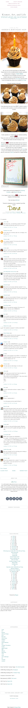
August (13, 572)
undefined (17, 698)
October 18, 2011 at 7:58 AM (10, 236)
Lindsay (5, 248)
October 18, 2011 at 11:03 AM (10, 329)
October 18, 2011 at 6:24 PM (10, 393)
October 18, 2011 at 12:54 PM (11, 360)
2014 (13, 540)
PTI (2, 631)
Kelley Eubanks (7, 333)
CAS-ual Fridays (14, 559)
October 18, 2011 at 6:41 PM (10, 403)
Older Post (4, 470)
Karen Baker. (19, 74)
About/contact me (14, 3)
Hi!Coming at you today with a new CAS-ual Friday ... (14, 550)
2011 (13, 545)
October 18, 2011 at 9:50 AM (10, 310)
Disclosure (14, 7)
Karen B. (5, 406)
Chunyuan (5, 364)
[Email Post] (21, 212)
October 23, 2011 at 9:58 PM (10, 465)
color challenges (5, 656)
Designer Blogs (18, 707)
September (13, 571)
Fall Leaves (13, 678)
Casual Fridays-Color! (14, 556)
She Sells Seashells (20, 666)
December (14, 546)
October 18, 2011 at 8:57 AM (10, 268)
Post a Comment (4, 468)
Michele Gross (6, 326)
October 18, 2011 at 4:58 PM (10, 384)
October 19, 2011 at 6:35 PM (10, 454)
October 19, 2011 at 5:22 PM (10, 446)
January (13, 583)
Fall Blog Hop (15, 564)
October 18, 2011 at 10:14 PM (11, 421)
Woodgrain (15, 669)
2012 (13, 543)
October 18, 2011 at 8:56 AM (10, 253)
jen (4, 353)
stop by (12, 152)
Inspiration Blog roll (14, 5)
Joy (14, 565)
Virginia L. (6, 341)
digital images (4, 648)
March (13, 580)
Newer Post (23, 470)
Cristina (5, 424)
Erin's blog (23, 80)
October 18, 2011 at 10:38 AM (10, 322)
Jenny (5, 387)
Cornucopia (14, 553)
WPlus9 (3, 651)
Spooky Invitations (15, 568)
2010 (13, 584)
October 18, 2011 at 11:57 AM (10, 350)
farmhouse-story (7, 230)
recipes (3, 641)
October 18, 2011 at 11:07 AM (10, 338)
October (13, 549)
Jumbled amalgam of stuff (14, 561)
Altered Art (4, 652)
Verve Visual (4, 638)
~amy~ (5, 221)
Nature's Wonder (17, 192)
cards (3, 629)
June (14, 575)
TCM (3, 653)
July (14, 574)
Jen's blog (18, 78)
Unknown (5, 239)
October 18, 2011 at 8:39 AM (10, 244)
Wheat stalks (14, 562)
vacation (3, 661)
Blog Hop (4, 636)
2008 (13, 587)
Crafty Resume (17, 1)
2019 (13, 536)
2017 (13, 539)
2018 (13, 537)
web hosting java (12, 698)
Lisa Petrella (6, 434)
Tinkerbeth (6, 284)
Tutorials (3, 659)
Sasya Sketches (5, 642)
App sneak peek (14, 552)
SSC (2, 649)
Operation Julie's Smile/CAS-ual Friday (14, 567)
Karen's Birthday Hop (14, 558)
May (14, 577)
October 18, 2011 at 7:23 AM (10, 227)
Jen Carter (5, 458)
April (14, 578)
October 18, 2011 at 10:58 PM (11, 431)
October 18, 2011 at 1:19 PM (10, 367)
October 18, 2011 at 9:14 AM (10, 281)
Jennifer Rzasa (6, 449)
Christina (5, 256)
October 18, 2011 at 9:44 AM (10, 291)
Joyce (5, 314)
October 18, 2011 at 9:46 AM (10, 302)
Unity (3, 655)
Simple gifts (14, 555)
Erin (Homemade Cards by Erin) (10, 271)
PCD (3, 635)
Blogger (16, 594)
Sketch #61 (9, 681)
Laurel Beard (6, 305)
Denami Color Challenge (14, 569)
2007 (13, 588)
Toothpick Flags (16, 672)
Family (3, 646)
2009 (13, 585)
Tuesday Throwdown (6, 645)
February (14, 581)
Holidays (3, 639)
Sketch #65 (9, 684)
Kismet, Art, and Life (14, 14)
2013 (13, 542)
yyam (5, 396)
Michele (17, 200)
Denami (3, 632)
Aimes (5, 371)
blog (2, 144)
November (14, 548)
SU (2, 658)
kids (2, 643)
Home (7, 1)
